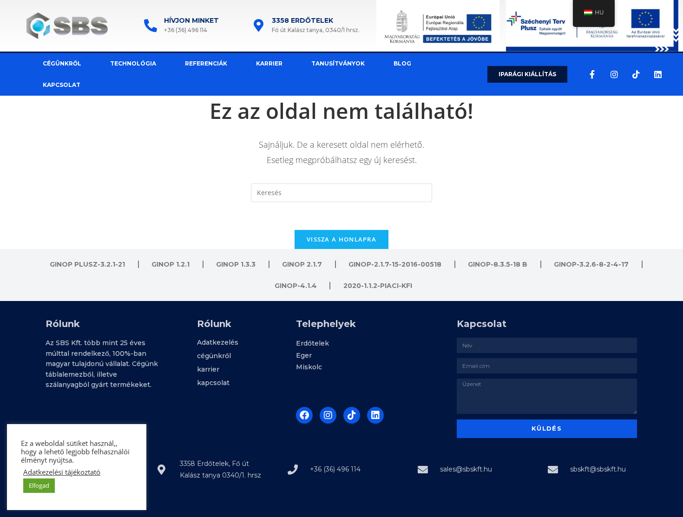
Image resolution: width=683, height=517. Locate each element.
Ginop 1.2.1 (170, 264)
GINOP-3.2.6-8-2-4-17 (591, 264)
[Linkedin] (658, 74)
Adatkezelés (217, 342)
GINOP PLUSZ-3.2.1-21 (87, 264)
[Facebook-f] (592, 74)
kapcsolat (61, 84)
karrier (269, 63)
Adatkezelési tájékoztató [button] (61, 472)
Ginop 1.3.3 (236, 264)
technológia (133, 63)
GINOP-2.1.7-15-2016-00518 (394, 264)
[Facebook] (304, 415)
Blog (402, 63)
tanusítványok (338, 63)
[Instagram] (614, 74)
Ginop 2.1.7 (302, 264)
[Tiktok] (636, 74)
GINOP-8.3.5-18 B (497, 264)
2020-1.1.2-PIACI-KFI (377, 285)
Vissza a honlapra (341, 239)
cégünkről (62, 63)
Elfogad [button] (39, 485)
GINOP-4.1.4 (296, 285)
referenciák (206, 63)
